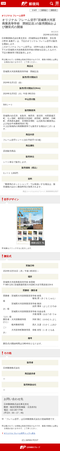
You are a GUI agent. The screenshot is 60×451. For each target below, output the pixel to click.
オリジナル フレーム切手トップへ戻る (19, 433)
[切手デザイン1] (30, 226)
